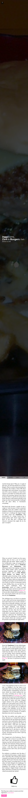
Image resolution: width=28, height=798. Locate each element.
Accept (4, 795)
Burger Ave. (22, 590)
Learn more (11, 793)
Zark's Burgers (13, 239)
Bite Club (4, 658)
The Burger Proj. (18, 695)
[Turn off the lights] (2, 3)
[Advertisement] (14, 539)
